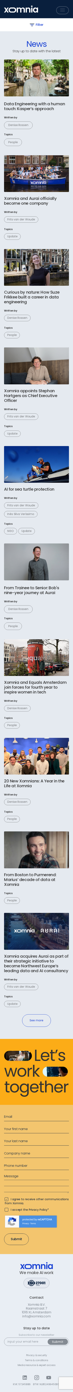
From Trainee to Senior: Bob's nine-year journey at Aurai (31, 590)
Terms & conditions (36, 1360)
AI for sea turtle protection (29, 489)
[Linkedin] (25, 1378)
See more (36, 1020)
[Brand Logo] (21, 9)
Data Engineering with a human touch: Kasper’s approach (34, 106)
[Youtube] (49, 1378)
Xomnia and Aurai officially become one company (30, 201)
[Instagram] (37, 1378)
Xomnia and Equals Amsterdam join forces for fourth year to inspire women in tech (35, 687)
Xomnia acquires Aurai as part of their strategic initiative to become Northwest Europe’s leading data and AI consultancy (36, 963)
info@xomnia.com (36, 1316)
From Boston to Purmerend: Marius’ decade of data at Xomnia (30, 879)
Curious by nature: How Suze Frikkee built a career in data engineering (31, 297)
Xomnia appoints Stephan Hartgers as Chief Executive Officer (30, 395)
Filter (39, 24)
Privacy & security (36, 1355)
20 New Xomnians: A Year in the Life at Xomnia (34, 783)
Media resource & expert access (37, 1365)
